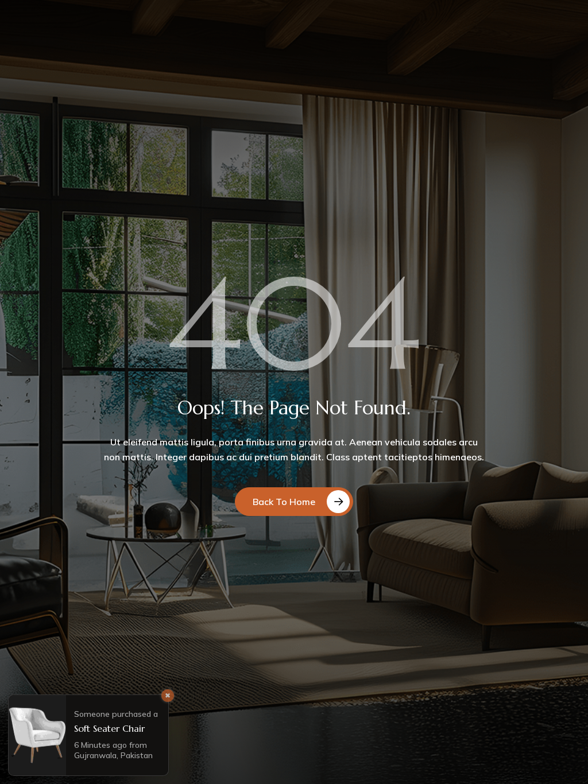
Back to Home (284, 501)
